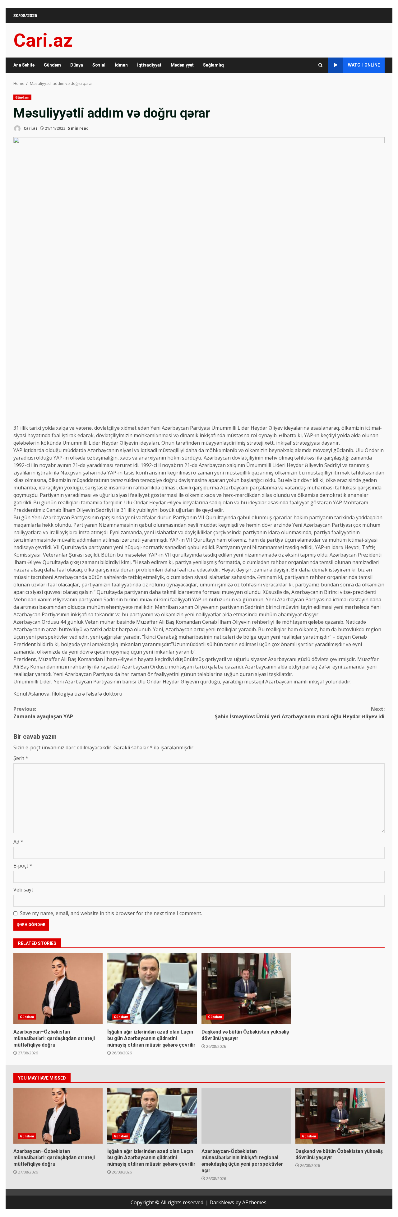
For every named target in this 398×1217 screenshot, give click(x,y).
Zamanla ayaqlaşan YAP (43, 713)
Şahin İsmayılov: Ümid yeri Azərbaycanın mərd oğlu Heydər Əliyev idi (300, 713)
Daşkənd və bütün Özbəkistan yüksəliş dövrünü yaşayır (246, 988)
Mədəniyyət (182, 64)
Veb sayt (23, 889)
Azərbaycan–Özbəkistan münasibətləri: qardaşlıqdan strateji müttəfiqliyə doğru (58, 988)
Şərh (20, 758)
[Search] (320, 65)
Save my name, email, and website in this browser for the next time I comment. (111, 913)
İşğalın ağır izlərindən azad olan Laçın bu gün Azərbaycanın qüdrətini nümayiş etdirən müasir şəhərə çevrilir (152, 988)
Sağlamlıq (213, 64)
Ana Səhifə (24, 64)
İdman (121, 64)
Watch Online (364, 64)
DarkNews (222, 1202)
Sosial (98, 64)
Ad (18, 841)
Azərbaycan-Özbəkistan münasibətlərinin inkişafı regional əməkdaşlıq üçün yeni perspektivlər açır (246, 1116)
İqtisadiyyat (149, 64)
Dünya (76, 64)
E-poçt (22, 865)
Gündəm (52, 64)
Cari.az (43, 40)
